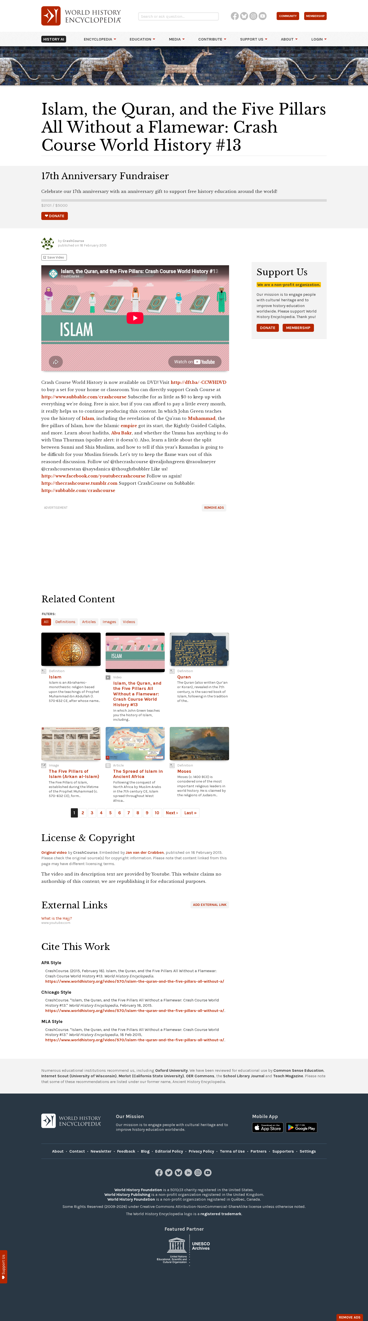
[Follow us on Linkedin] (189, 1175)
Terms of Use (232, 1151)
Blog (145, 1151)
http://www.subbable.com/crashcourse (83, 396)
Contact (77, 1151)
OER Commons (200, 1076)
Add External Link (210, 905)
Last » (190, 812)
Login (317, 39)
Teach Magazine (288, 1076)
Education (140, 39)
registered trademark (221, 1213)
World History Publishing (127, 1194)
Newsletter (101, 1151)
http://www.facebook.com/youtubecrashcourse (93, 475)
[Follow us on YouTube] (208, 1175)
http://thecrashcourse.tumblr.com (79, 483)
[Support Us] (3, 1266)
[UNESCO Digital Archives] (184, 1250)
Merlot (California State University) (151, 1076)
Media (175, 39)
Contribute (210, 39)
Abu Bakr (121, 432)
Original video (54, 852)
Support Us (251, 39)
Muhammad (202, 418)
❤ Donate (54, 215)
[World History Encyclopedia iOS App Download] (267, 1128)
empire (129, 425)
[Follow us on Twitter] (169, 1175)
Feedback (126, 1151)
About (287, 39)
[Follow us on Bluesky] (179, 1175)
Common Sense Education (298, 1070)
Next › (172, 812)
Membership (298, 327)
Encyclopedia (98, 39)
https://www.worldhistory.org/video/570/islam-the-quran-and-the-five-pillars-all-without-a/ (134, 981)
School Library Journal (243, 1076)
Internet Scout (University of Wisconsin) (79, 1076)
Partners (259, 1151)
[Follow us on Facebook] (159, 1175)
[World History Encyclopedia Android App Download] (301, 1128)
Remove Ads (214, 507)
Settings (308, 1151)
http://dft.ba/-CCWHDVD (198, 382)
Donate (267, 327)
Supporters (283, 1151)
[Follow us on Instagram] (198, 1175)
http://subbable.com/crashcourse (78, 490)
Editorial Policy (169, 1151)
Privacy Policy (201, 1151)
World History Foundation (138, 1189)
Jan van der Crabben (145, 852)
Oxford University (171, 1070)
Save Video (53, 257)
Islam (88, 418)
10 (157, 812)
